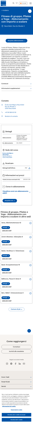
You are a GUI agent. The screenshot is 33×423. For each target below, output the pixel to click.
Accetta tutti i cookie (17, 419)
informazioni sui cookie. (9, 406)
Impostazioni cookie (16, 409)
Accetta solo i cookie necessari (16, 414)
